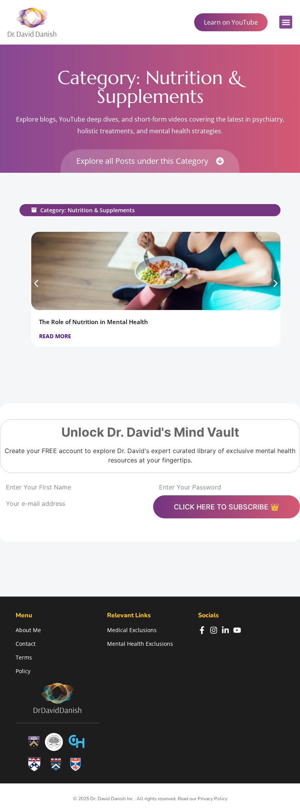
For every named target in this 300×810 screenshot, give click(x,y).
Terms (24, 657)
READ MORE (55, 336)
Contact (26, 643)
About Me (28, 630)
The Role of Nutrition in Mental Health (93, 322)
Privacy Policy (212, 799)
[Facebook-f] (202, 630)
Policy (23, 671)
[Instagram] (214, 630)
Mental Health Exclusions (140, 643)
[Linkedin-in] (225, 630)
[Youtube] (237, 630)
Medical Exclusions (132, 630)
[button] (285, 22)
